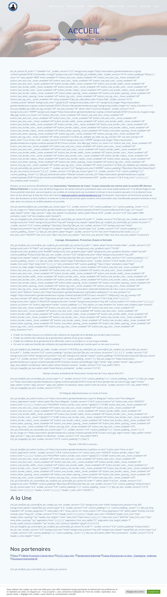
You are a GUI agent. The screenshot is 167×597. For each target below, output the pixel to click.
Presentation (95, 6)
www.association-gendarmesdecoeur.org (81, 195)
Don (156, 6)
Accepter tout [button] (153, 591)
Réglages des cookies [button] (135, 591)
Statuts (132, 6)
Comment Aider (115, 6)
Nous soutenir (75, 6)
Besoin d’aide (56, 6)
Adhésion (145, 6)
